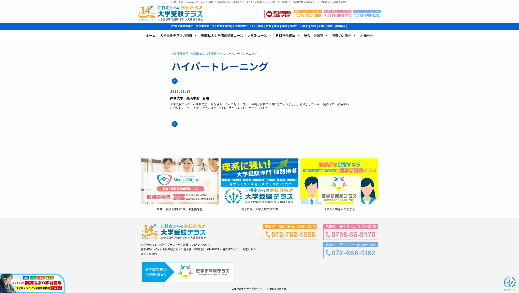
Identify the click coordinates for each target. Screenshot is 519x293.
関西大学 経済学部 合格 (189, 98)
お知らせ (366, 35)
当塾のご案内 (342, 35)
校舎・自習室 (313, 35)
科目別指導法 (285, 35)
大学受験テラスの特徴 (176, 35)
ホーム (151, 35)
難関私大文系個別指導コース (222, 35)
